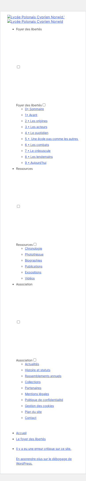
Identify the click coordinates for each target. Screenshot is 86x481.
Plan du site (33, 412)
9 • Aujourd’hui (35, 162)
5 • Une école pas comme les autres (52, 139)
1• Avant (31, 115)
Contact (30, 418)
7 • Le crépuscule (37, 151)
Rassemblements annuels (43, 376)
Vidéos (30, 278)
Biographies (33, 260)
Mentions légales (37, 394)
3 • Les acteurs (36, 127)
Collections (33, 382)
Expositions (33, 272)
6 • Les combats (37, 145)
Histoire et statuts (37, 370)
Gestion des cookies (39, 406)
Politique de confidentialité (44, 400)
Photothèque (34, 254)
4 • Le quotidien (36, 133)
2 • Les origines (36, 121)
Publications (33, 266)
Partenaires (33, 388)
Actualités (32, 364)
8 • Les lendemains (39, 156)
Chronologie (33, 248)
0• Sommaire (34, 109)
